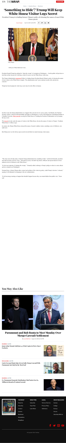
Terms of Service (46, 402)
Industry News (32, 6)
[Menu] (3, 2)
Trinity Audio (17, 67)
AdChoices (44, 408)
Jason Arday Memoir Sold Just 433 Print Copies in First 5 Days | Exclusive (21, 347)
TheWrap (21, 400)
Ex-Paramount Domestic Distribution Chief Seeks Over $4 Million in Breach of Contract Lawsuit (20, 381)
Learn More (33, 408)
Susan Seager (19, 22)
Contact (20, 408)
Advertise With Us (58, 414)
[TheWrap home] (13, 2)
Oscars (55, 411)
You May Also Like (12, 288)
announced (18, 78)
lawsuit (6, 121)
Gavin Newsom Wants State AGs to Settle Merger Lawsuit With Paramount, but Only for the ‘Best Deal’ (21, 364)
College (55, 405)
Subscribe (60, 1)
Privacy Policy (45, 405)
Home (24, 6)
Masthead (20, 414)
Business (40, 6)
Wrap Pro (33, 400)
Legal (44, 400)
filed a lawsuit (16, 116)
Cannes (55, 402)
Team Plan (32, 405)
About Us (20, 402)
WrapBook (21, 420)
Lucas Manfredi (27, 338)
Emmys (55, 408)
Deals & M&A (5, 361)
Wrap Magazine (59, 400)
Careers (20, 411)
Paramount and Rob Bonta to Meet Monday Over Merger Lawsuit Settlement (33, 334)
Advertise (20, 405)
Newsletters (21, 417)
